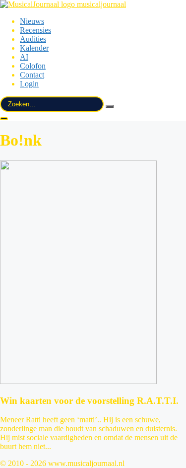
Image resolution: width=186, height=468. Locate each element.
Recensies (35, 30)
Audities (33, 39)
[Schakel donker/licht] (4, 118)
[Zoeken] (110, 106)
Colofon (33, 66)
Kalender (34, 48)
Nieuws (32, 21)
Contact (32, 75)
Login (29, 83)
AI (24, 57)
